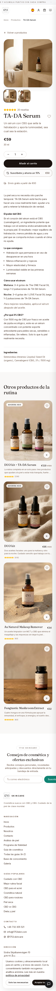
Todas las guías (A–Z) (15, 854)
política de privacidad (17, 975)
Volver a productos (17, 32)
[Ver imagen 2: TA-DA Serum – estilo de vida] (24, 96)
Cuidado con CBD (13, 879)
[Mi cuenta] (38, 10)
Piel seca (8, 902)
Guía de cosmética (13, 849)
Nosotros (8, 831)
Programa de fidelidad (15, 845)
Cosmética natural (13, 893)
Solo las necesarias (18, 982)
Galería (7, 863)
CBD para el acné (13, 888)
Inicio (6, 20)
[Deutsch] (32, 10)
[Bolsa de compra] (44, 10)
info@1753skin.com (17, 932)
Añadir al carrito (28, 163)
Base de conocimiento (15, 859)
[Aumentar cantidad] (22, 154)
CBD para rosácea (13, 897)
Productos (16, 20)
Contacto (8, 835)
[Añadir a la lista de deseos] (49, 116)
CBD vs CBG (10, 906)
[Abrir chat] (49, 984)
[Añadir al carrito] (47, 455)
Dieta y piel (9, 911)
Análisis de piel (11, 840)
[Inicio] (5, 10)
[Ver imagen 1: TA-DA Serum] (10, 96)
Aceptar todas (42, 982)
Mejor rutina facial (13, 883)
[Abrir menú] (50, 10)
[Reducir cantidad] (8, 154)
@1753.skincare (15, 936)
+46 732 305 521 (15, 927)
